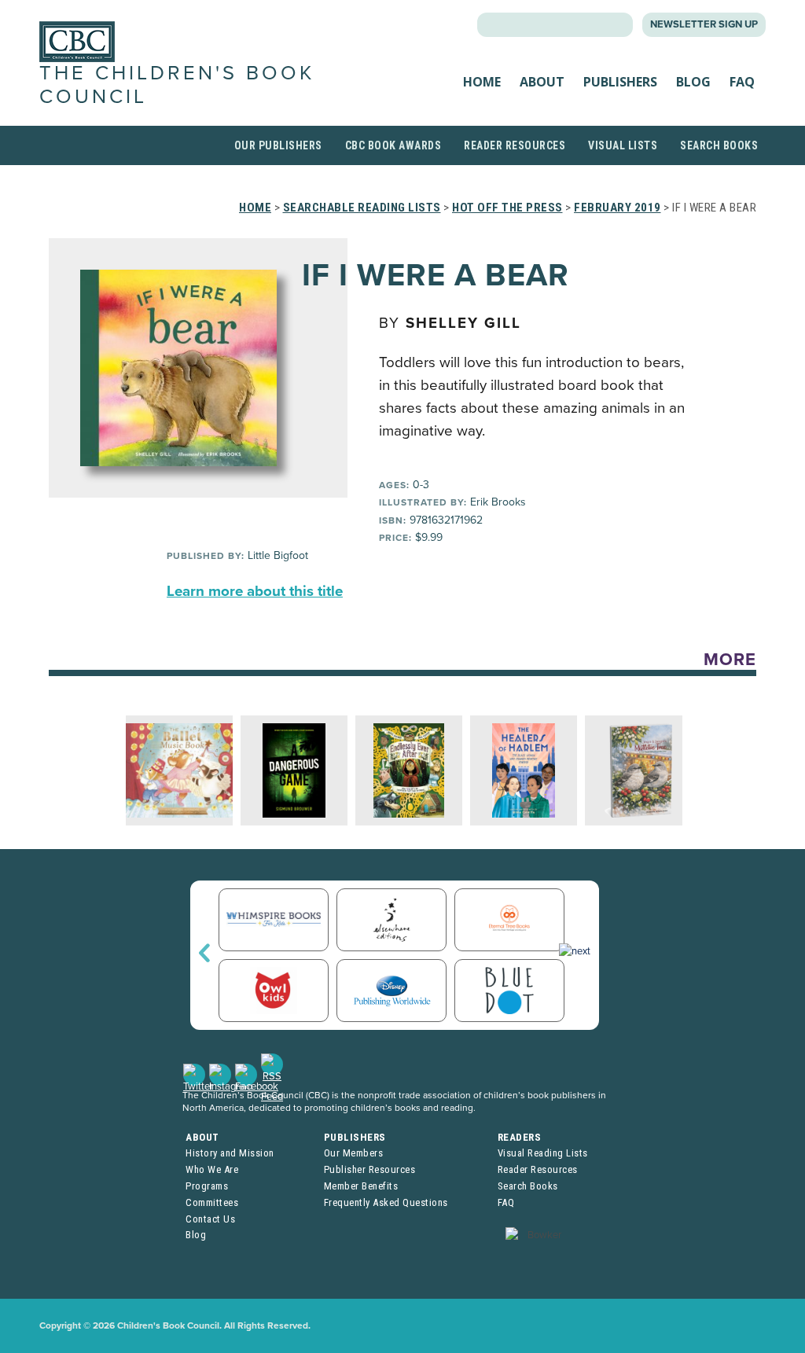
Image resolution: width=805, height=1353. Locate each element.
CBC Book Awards (393, 145)
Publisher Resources (370, 1169)
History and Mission (230, 1153)
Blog (693, 81)
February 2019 (617, 207)
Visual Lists (622, 145)
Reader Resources (514, 145)
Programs (207, 1186)
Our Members (354, 1153)
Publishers (620, 81)
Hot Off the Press (507, 207)
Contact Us (210, 1219)
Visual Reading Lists (543, 1153)
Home (482, 81)
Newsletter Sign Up (704, 24)
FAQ (742, 81)
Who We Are (212, 1169)
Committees (212, 1202)
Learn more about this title (255, 591)
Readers (520, 1137)
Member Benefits (361, 1186)
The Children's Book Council (176, 84)
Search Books (719, 145)
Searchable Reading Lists (362, 207)
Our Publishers (278, 145)
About (542, 81)
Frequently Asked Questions (386, 1202)
